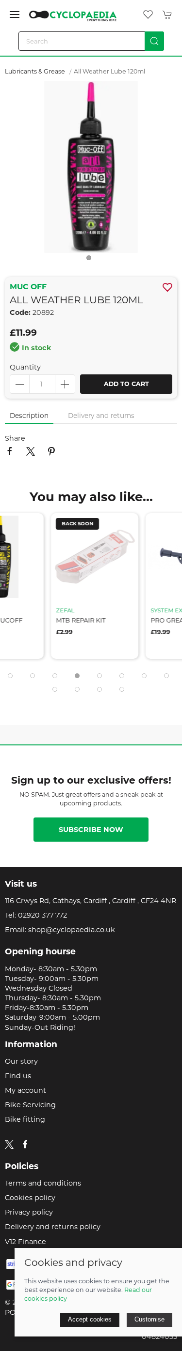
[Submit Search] (154, 41)
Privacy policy (29, 1212)
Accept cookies (90, 1319)
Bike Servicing (30, 1104)
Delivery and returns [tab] (101, 415)
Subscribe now (91, 829)
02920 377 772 (42, 915)
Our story (21, 1061)
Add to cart (126, 383)
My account (25, 1090)
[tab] (10, 675)
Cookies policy (30, 1197)
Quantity (25, 367)
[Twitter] (9, 1144)
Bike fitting (25, 1119)
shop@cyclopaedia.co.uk (71, 929)
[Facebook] (25, 1144)
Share (15, 438)
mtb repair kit (77, 620)
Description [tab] (29, 415)
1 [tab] (91, 260)
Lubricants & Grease (35, 71)
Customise (149, 1319)
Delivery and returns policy (52, 1226)
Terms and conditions (43, 1183)
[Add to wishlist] (26, 526)
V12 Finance (25, 1241)
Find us (18, 1075)
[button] (14, 14)
